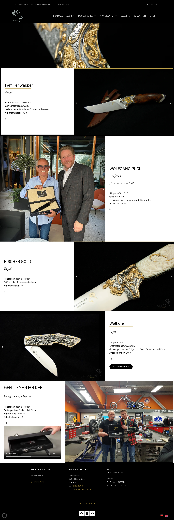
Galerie (125, 15)
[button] (37, 117)
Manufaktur (107, 15)
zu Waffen (140, 15)
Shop (152, 15)
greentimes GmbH (38, 482)
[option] (167, 515)
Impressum (82, 503)
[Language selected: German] (165, 515)
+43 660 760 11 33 (77, 486)
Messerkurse (85, 15)
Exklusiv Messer (62, 15)
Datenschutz (91, 503)
